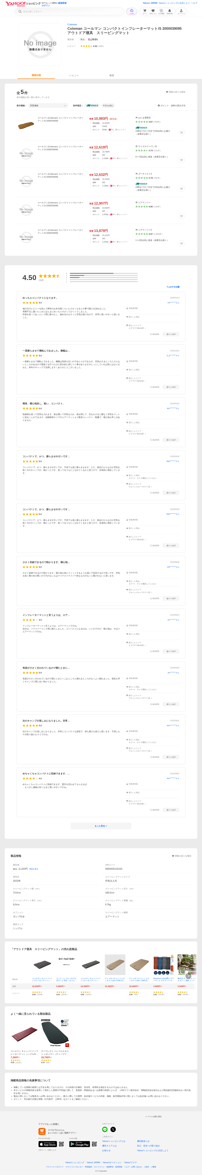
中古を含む (108, 105)
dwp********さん (173, 461)
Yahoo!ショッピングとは (113, 1141)
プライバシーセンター (74, 1167)
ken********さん (173, 778)
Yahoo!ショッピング (74, 1162)
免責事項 (109, 1167)
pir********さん (173, 673)
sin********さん (173, 620)
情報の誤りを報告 (183, 856)
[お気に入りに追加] (182, 132)
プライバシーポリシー (55, 1167)
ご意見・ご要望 (150, 1167)
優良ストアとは (109, 1146)
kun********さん (173, 725)
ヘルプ (194, 3)
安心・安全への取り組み (148, 1146)
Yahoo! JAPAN (150, 3)
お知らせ (106, 1150)
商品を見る (33, 869)
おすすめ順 (174, 287)
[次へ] (188, 976)
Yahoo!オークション (112, 1162)
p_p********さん (173, 355)
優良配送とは (143, 1141)
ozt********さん (173, 303)
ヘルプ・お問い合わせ (133, 1167)
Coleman (72, 24)
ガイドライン (99, 1167)
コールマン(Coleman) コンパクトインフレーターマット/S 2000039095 (60, 119)
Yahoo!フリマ (130, 1162)
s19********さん (173, 567)
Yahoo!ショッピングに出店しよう (174, 3)
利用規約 (88, 1167)
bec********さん (173, 408)
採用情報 (118, 1167)
